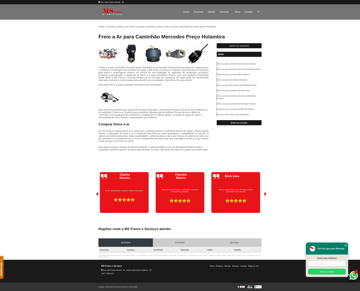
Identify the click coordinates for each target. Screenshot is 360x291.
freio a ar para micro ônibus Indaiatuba (232, 80)
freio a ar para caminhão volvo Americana (233, 91)
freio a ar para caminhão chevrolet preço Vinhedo (237, 104)
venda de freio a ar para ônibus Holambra (234, 75)
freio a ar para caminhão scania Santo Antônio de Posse (239, 69)
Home (186, 12)
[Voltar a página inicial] (112, 12)
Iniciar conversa (327, 271)
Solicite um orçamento (239, 46)
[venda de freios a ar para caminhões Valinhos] (175, 53)
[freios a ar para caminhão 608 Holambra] (198, 53)
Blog (237, 12)
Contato (249, 12)
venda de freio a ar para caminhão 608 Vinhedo (236, 109)
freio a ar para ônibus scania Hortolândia (233, 115)
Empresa (198, 12)
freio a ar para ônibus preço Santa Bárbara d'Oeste (237, 85)
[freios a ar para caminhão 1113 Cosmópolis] (131, 53)
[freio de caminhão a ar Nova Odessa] (108, 53)
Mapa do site (253, 266)
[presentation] (93, 204)
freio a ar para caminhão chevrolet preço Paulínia (236, 64)
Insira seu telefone (327, 258)
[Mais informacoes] (258, 12)
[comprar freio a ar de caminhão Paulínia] (153, 53)
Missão (211, 12)
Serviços (224, 12)
